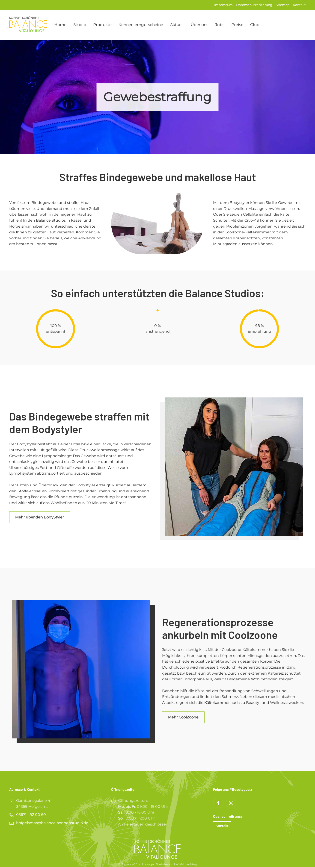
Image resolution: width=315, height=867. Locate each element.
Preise (237, 24)
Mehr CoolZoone (183, 717)
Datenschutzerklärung (254, 5)
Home (60, 24)
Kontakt (299, 5)
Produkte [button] (102, 24)
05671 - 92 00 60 (31, 814)
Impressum (223, 5)
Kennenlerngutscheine (141, 24)
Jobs (219, 24)
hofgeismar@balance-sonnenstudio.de (52, 823)
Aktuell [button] (177, 24)
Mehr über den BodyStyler (39, 517)
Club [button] (254, 24)
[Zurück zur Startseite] (28, 24)
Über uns (199, 24)
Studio (79, 24)
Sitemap (282, 5)
